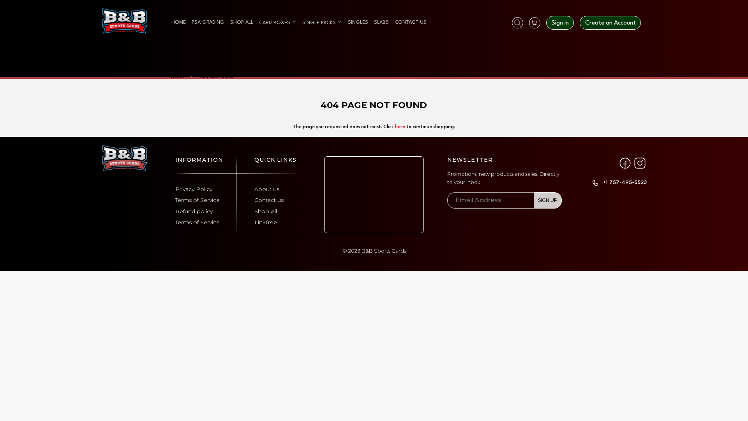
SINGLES (358, 22)
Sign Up (547, 200)
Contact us (269, 199)
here (400, 127)
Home (177, 76)
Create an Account (610, 23)
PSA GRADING (208, 22)
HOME (178, 22)
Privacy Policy (193, 189)
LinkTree (265, 222)
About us (266, 189)
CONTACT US (411, 22)
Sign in (560, 23)
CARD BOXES (275, 22)
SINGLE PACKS (319, 22)
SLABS (381, 22)
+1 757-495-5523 (625, 182)
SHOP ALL (241, 22)
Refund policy (194, 211)
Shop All (265, 211)
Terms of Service (197, 199)
